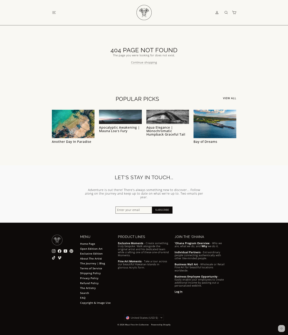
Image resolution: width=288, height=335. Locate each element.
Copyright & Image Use (95, 303)
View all (229, 98)
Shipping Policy (90, 273)
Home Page (87, 243)
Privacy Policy (89, 278)
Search (84, 293)
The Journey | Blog (92, 263)
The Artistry (88, 288)
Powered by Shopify (160, 324)
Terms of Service (91, 268)
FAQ (83, 298)
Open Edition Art (91, 248)
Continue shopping (144, 62)
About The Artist (91, 258)
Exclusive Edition (91, 253)
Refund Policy (89, 283)
